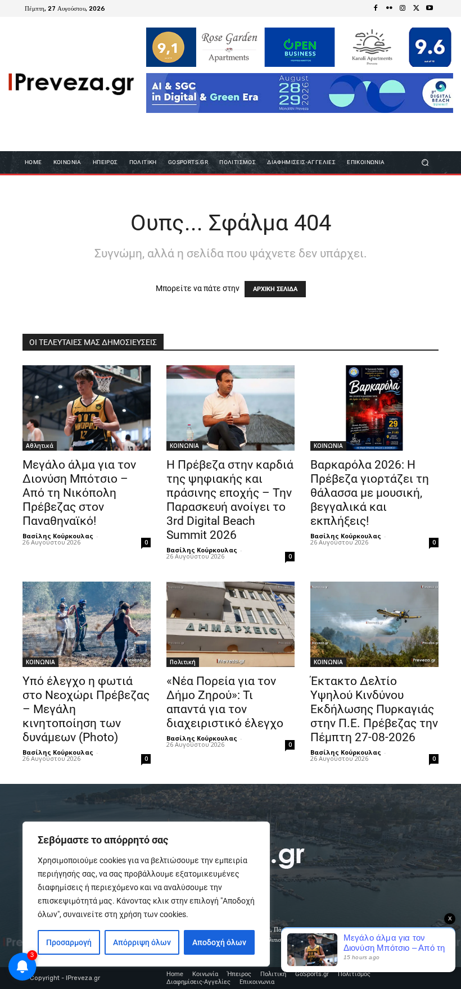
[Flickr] (389, 8)
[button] (425, 162)
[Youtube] (429, 8)
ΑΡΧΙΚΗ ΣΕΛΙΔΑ (275, 289)
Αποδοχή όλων (219, 942)
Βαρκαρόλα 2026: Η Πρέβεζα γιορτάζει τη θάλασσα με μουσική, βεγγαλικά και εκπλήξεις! (369, 493)
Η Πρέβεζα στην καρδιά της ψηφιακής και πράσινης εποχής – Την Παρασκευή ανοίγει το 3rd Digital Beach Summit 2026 (229, 500)
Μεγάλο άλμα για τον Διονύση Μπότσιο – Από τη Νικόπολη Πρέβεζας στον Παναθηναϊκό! (79, 493)
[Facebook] (375, 8)
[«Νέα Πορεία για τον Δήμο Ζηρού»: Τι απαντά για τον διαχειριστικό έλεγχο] (230, 624)
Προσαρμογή (69, 942)
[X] (416, 8)
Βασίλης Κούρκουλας (57, 536)
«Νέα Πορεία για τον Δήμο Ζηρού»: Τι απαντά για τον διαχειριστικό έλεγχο (224, 702)
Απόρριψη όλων (142, 942)
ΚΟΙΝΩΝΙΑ (184, 446)
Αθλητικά (39, 446)
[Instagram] (402, 8)
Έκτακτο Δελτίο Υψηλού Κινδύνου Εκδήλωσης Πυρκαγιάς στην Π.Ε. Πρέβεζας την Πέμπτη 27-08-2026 (374, 709)
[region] (146, 894)
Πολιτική (183, 662)
